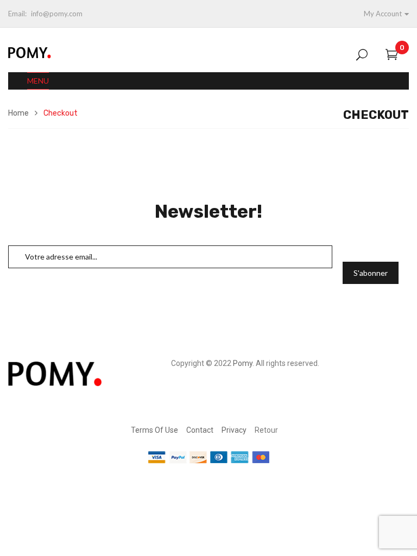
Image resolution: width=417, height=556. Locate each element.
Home (18, 113)
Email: (17, 13)
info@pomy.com (57, 13)
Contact (199, 430)
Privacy (234, 430)
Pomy (242, 363)
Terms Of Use (154, 430)
